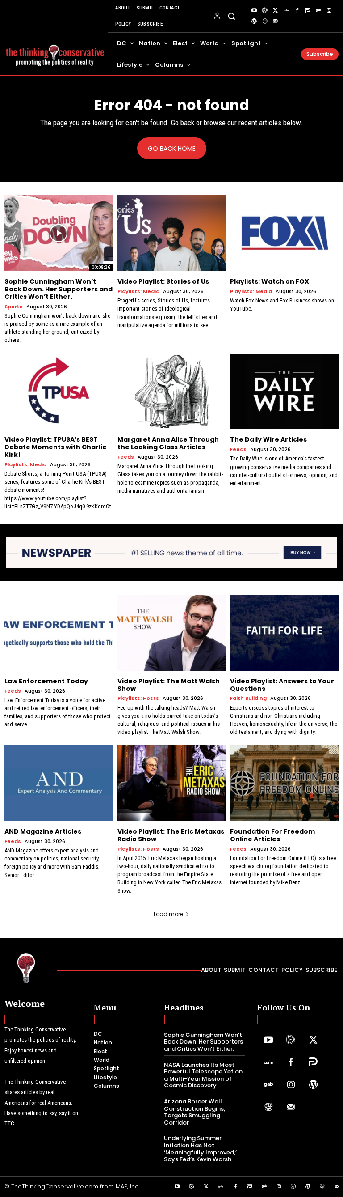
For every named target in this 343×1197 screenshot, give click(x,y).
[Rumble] (264, 10)
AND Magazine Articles (42, 831)
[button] (231, 16)
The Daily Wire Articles (268, 439)
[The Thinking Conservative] (26, 967)
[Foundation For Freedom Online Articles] (284, 783)
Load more (168, 914)
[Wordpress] (254, 21)
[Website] (264, 21)
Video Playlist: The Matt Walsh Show (168, 685)
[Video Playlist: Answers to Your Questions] (284, 633)
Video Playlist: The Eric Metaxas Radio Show (170, 835)
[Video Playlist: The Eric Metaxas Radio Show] (171, 783)
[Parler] (307, 10)
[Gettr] (286, 10)
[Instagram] (329, 10)
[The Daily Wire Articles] (284, 392)
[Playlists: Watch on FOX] (284, 233)
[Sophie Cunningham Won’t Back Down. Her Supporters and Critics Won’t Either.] (58, 233)
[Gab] (318, 10)
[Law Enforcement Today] (58, 633)
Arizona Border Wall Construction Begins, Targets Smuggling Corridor (194, 1112)
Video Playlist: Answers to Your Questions (282, 685)
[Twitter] (275, 10)
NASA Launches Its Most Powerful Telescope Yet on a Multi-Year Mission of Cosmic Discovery (203, 1075)
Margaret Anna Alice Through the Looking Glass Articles (168, 443)
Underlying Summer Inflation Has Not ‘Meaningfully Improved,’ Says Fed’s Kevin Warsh (200, 1148)
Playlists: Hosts (138, 698)
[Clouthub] (293, 1187)
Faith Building (248, 698)
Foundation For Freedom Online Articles (272, 835)
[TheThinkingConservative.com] (54, 51)
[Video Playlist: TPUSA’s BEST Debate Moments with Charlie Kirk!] (58, 392)
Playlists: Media (138, 291)
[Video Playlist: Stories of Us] (171, 233)
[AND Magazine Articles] (58, 783)
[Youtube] (254, 10)
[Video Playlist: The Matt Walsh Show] (171, 633)
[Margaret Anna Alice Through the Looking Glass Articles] (171, 392)
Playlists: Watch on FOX (269, 281)
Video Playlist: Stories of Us (163, 281)
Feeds (125, 457)
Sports (13, 307)
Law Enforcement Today (46, 681)
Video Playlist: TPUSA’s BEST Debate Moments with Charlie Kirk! (55, 447)
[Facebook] (297, 10)
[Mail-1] (275, 21)
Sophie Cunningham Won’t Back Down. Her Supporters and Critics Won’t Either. (58, 289)
